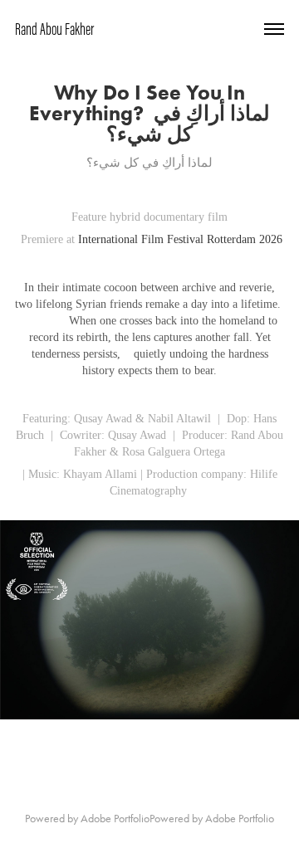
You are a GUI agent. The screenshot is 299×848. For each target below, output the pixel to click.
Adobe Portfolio (115, 818)
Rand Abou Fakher (54, 29)
